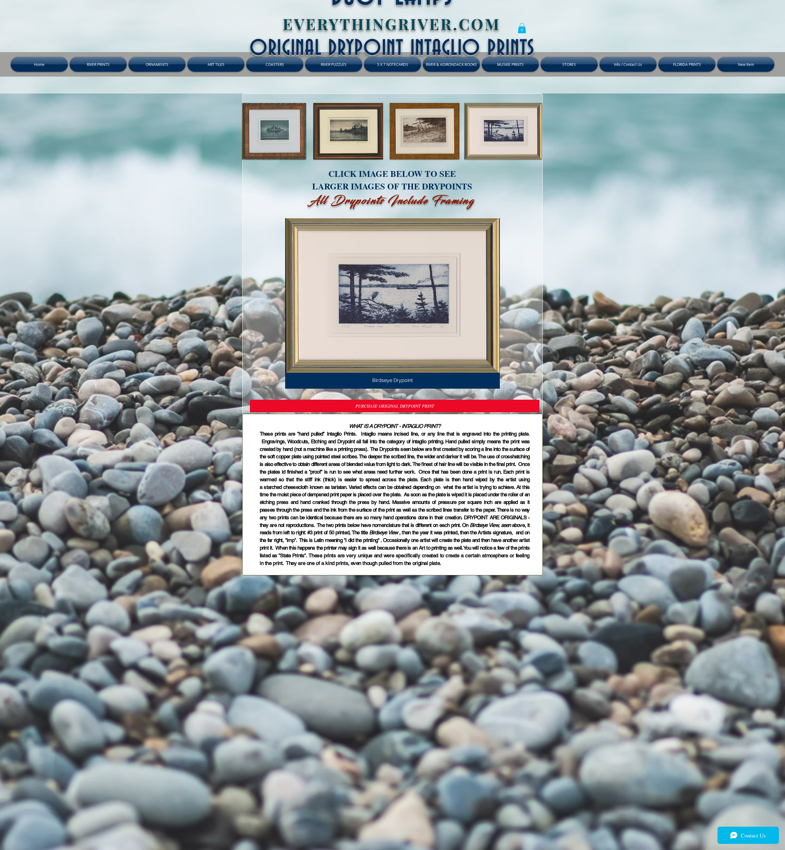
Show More (392, 396)
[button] (522, 28)
